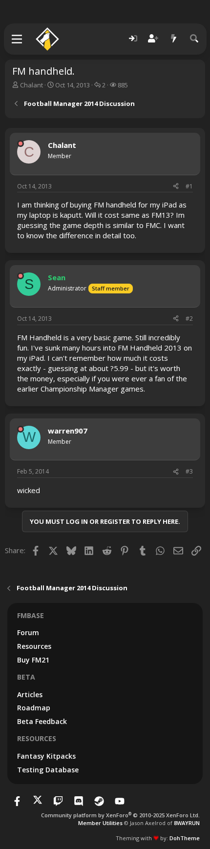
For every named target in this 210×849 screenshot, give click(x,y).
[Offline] (20, 143)
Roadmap (33, 707)
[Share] (175, 186)
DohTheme (184, 838)
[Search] (194, 38)
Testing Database (48, 769)
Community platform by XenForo (120, 815)
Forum (28, 632)
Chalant (31, 85)
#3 (189, 471)
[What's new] (174, 38)
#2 (189, 318)
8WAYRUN (187, 823)
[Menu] (17, 39)
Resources (34, 646)
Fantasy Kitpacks (46, 756)
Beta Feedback (42, 721)
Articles (29, 694)
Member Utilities (100, 823)
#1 (189, 186)
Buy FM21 (33, 659)
